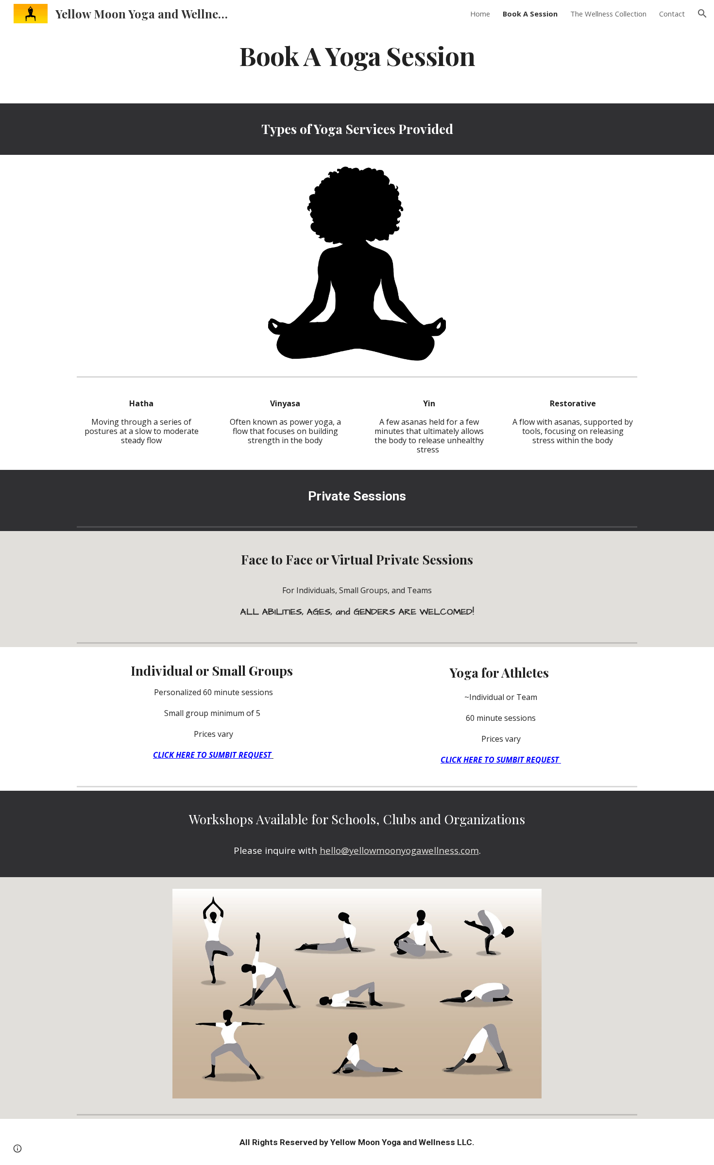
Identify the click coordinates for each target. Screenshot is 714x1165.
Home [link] (480, 13)
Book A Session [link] (530, 13)
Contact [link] (672, 13)
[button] (702, 13)
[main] (357, 55)
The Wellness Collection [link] (608, 13)
